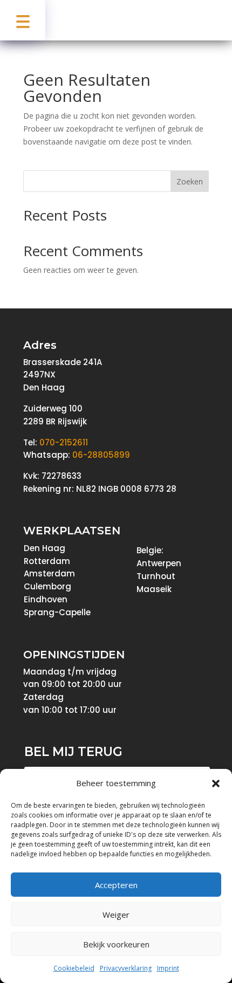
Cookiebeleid (73, 968)
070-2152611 (63, 442)
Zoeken (189, 181)
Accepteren (116, 884)
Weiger (116, 914)
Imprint (168, 968)
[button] (215, 783)
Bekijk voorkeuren (116, 944)
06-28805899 (101, 454)
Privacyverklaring (126, 968)
